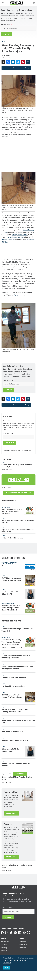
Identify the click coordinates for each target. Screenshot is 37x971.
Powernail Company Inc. (15, 237)
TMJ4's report (19, 295)
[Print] (3, 62)
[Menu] (3, 3)
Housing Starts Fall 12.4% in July (15, 740)
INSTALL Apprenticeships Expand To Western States (11, 579)
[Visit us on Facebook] (2, 932)
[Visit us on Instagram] (6, 932)
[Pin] (23, 62)
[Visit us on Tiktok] (11, 932)
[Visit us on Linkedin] (19, 932)
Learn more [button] (7, 963)
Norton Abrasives (8, 239)
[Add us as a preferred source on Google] (28, 62)
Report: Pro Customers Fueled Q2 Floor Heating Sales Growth (18, 530)
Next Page (20, 774)
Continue (10, 443)
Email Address (6, 24)
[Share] (8, 62)
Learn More (11, 813)
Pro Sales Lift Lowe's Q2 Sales (13, 686)
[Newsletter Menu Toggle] (34, 3)
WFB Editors (6, 55)
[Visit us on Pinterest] (15, 932)
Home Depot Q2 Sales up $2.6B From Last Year (18, 721)
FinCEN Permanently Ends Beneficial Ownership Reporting (18, 521)
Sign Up (7, 34)
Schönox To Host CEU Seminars (12, 538)
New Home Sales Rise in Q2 (12, 731)
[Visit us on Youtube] (24, 932)
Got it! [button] (6, 967)
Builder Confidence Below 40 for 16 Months (16, 764)
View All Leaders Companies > (18, 493)
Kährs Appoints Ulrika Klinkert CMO (10, 593)
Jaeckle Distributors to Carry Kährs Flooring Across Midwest (16, 710)
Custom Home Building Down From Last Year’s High (17, 466)
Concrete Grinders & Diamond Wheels (9, 562)
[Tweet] (18, 62)
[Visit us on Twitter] (28, 932)
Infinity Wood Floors (19, 235)
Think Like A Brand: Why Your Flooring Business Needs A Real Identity (12, 511)
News (4, 41)
